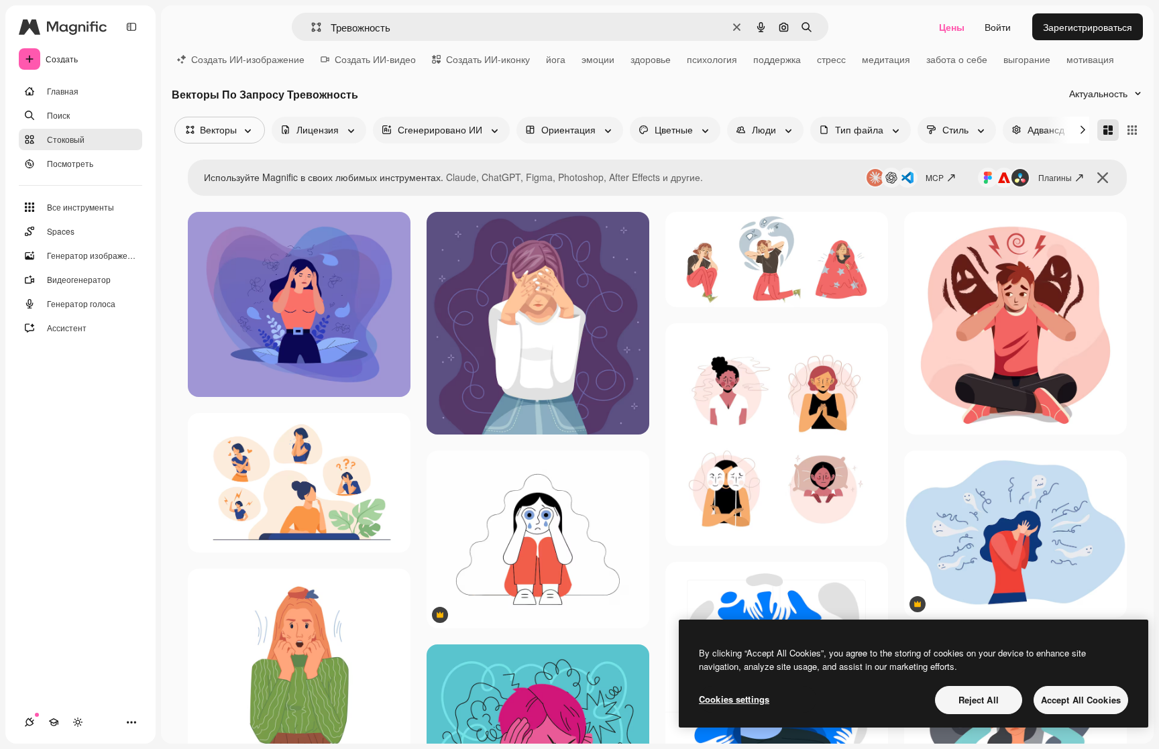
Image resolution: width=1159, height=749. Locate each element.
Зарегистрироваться (1087, 27)
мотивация (1090, 59)
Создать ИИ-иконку (488, 59)
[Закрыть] (1103, 178)
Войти (998, 27)
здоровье (650, 59)
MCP (935, 177)
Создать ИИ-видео (375, 59)
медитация (886, 59)
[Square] (1132, 130)
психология (712, 59)
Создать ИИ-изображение (248, 59)
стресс (831, 59)
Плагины (1055, 177)
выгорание (1026, 59)
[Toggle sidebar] (131, 27)
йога (555, 59)
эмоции (598, 59)
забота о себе (956, 59)
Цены (951, 27)
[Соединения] (29, 722)
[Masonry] (1108, 130)
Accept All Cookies (1081, 699)
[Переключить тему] (78, 722)
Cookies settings (734, 699)
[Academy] (53, 722)
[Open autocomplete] (310, 27)
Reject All (978, 699)
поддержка (777, 59)
